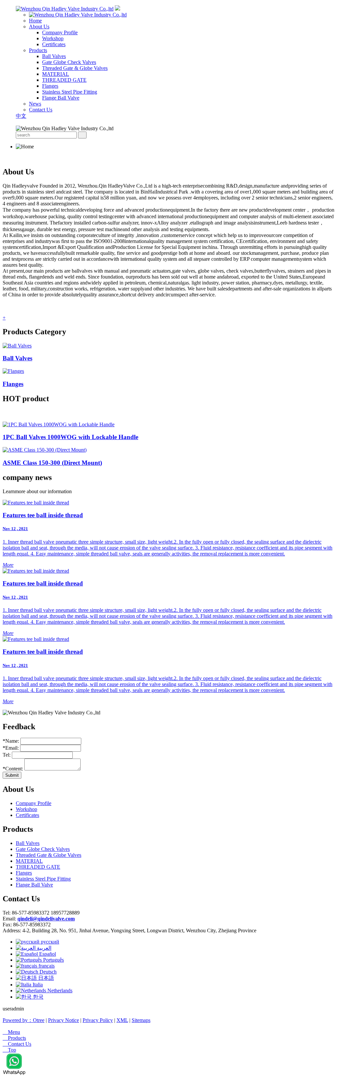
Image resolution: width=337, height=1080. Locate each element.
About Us (39, 26)
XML (122, 1020)
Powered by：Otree (23, 1020)
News (35, 103)
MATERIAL (55, 74)
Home (35, 20)
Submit (12, 775)
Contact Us (40, 109)
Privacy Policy (98, 1020)
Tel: (7, 755)
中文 (21, 116)
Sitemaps (141, 1020)
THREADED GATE (64, 80)
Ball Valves (54, 56)
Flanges (50, 86)
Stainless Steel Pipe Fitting (69, 92)
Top (9, 1050)
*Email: (11, 748)
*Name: (11, 741)
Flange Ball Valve (60, 98)
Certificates (53, 44)
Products (38, 50)
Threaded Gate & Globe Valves (75, 68)
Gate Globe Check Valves (69, 62)
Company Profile (60, 32)
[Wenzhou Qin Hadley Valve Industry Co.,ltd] (65, 9)
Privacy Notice (63, 1020)
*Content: (13, 768)
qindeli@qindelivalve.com (46, 918)
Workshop (53, 38)
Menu (11, 1032)
